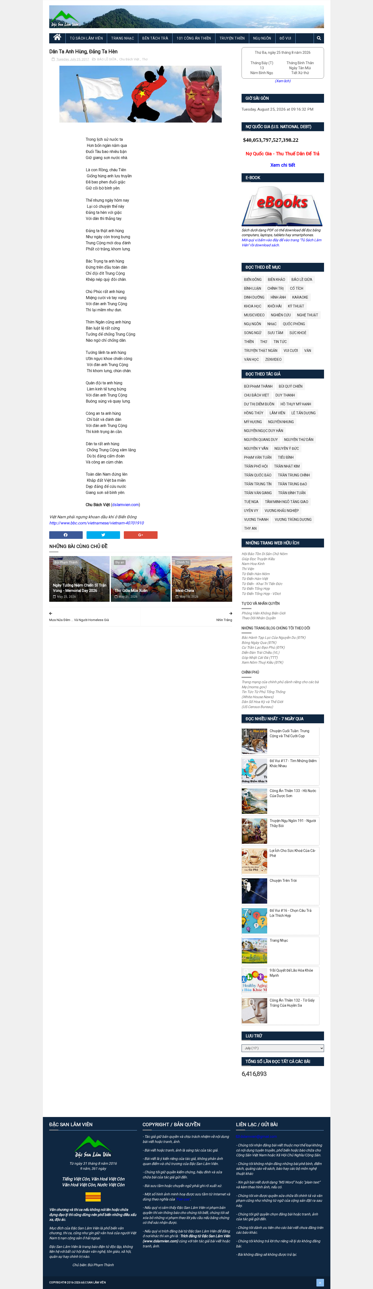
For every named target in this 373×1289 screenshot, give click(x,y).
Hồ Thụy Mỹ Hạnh (296, 404)
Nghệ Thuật (307, 315)
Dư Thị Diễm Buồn (259, 404)
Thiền (249, 342)
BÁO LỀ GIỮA (107, 59)
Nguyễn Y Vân (256, 448)
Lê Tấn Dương (304, 413)
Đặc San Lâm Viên (93, 1282)
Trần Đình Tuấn (292, 493)
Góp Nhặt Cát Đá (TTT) (260, 658)
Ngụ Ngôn (262, 38)
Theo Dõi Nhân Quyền (259, 618)
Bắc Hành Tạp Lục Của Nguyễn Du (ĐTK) (274, 637)
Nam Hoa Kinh (253, 564)
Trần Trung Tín (258, 484)
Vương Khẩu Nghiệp (282, 511)
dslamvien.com (125, 504)
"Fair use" (183, 1199)
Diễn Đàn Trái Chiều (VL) (260, 652)
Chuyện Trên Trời (283, 881)
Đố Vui (285, 38)
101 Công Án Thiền (194, 38)
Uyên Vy (251, 511)
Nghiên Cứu (281, 315)
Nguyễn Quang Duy (261, 440)
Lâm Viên (277, 413)
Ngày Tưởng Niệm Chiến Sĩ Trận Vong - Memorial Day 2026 (80, 588)
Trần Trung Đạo (292, 484)
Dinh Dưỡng (254, 297)
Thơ (144, 59)
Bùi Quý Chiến (290, 386)
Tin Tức (280, 342)
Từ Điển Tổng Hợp (256, 589)
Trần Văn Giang (258, 493)
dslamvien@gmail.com (258, 1137)
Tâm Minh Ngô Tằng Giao (286, 502)
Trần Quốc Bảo (258, 475)
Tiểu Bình (286, 457)
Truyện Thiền (232, 38)
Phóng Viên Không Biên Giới (263, 613)
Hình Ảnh (278, 297)
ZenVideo (273, 359)
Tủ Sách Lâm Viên (86, 38)
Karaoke (300, 297)
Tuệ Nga (251, 502)
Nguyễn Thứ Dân (298, 440)
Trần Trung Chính (294, 475)
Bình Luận (252, 288)
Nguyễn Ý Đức (287, 448)
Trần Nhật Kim (287, 466)
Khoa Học (252, 306)
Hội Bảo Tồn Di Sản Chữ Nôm (264, 554)
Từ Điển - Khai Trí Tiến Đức (262, 584)
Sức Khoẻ (298, 333)
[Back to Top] (320, 1282)
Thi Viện (248, 569)
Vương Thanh (256, 520)
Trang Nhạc (122, 38)
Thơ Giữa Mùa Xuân (131, 590)
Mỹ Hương (253, 422)
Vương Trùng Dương (293, 520)
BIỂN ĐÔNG (253, 280)
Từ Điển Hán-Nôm (255, 574)
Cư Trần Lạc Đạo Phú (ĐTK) (263, 647)
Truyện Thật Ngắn (260, 351)
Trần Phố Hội (256, 466)
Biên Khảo (276, 280)
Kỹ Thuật (296, 306)
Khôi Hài (275, 306)
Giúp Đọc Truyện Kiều (258, 559)
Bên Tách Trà (155, 38)
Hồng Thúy (253, 413)
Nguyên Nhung (281, 422)
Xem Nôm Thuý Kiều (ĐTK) (262, 662)
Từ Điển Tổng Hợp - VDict (261, 594)
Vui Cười (291, 351)
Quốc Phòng (294, 324)
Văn (307, 351)
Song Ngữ (252, 333)
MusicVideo (254, 315)
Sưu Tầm (275, 333)
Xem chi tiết (282, 165)
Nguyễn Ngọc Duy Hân (263, 431)
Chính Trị (183, 562)
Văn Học (251, 359)
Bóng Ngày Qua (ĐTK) (259, 643)
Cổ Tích (296, 288)
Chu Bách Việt (129, 59)
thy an (119, 562)
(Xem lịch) (283, 81)
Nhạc (272, 324)
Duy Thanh (285, 395)
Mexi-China (185, 590)
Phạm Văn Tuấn (258, 457)
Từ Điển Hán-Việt (255, 579)
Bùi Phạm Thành (66, 562)
